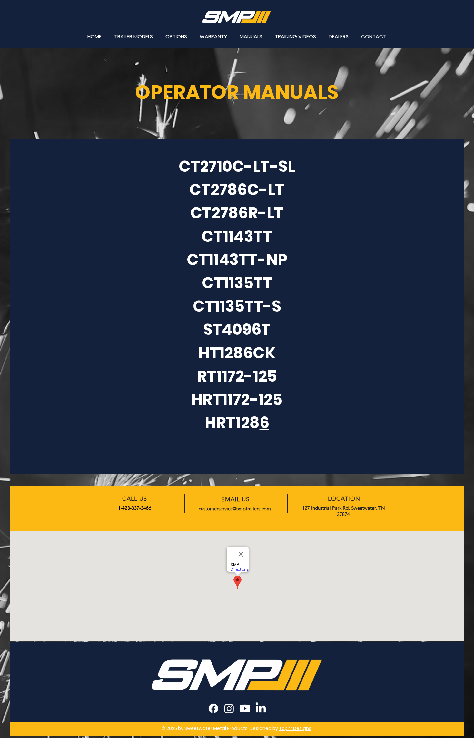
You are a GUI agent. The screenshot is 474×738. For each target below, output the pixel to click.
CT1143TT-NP (237, 260)
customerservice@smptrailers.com (235, 509)
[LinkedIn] (260, 708)
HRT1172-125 (236, 399)
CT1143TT (237, 236)
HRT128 (232, 423)
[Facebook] (213, 708)
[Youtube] (245, 708)
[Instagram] (229, 708)
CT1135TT (237, 283)
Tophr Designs (295, 728)
